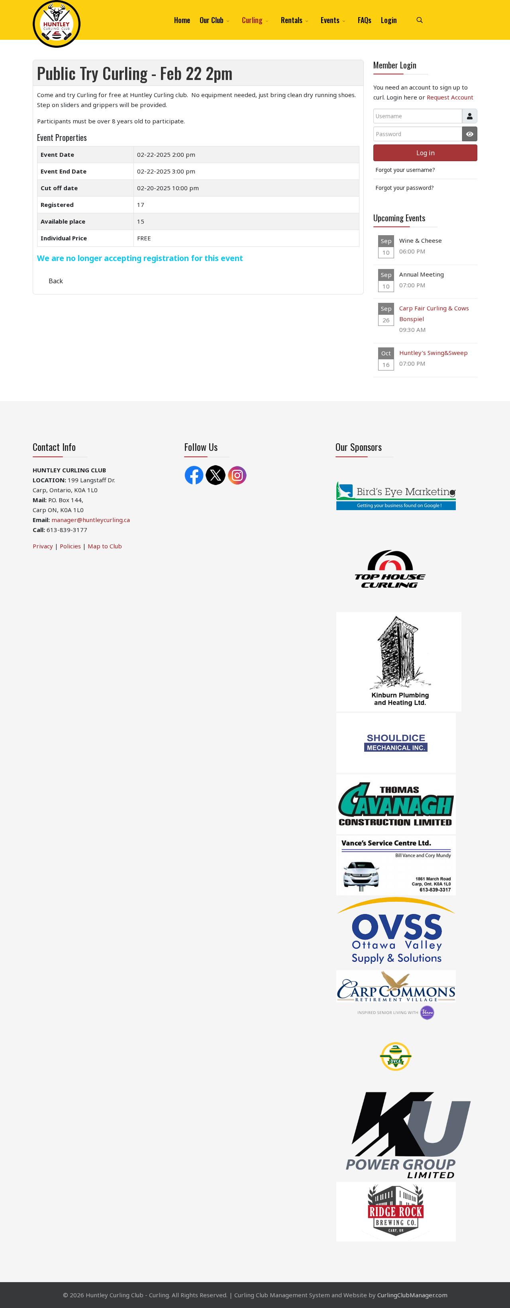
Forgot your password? (404, 187)
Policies (70, 546)
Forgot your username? (405, 169)
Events (330, 20)
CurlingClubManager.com (412, 1295)
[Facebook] (194, 474)
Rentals (291, 20)
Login (389, 20)
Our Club (212, 20)
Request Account (450, 97)
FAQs (364, 20)
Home (182, 20)
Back (56, 281)
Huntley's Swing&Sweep (433, 353)
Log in (425, 152)
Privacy (43, 546)
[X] (216, 474)
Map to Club (105, 546)
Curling (252, 20)
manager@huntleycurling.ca (90, 520)
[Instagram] (237, 474)
